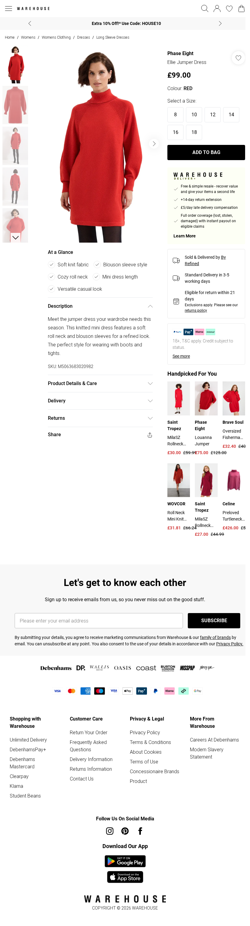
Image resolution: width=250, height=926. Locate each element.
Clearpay (19, 776)
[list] (96, 144)
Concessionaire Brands (154, 771)
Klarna (16, 786)
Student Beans (25, 796)
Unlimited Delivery (28, 740)
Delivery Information (91, 759)
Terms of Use (144, 762)
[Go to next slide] (154, 144)
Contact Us (82, 779)
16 (175, 132)
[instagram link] (109, 831)
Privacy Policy (145, 732)
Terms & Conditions (150, 742)
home (10, 37)
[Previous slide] (30, 23)
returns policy (196, 310)
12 (213, 115)
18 (194, 132)
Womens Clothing (56, 37)
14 (231, 115)
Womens (28, 37)
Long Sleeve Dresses (112, 37)
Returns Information (91, 769)
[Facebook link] (140, 831)
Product (138, 781)
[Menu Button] (8, 8)
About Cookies (146, 752)
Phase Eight (180, 53)
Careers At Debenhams (214, 740)
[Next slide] (220, 23)
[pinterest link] (125, 831)
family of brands (215, 637)
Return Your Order (88, 732)
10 (194, 115)
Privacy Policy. (229, 643)
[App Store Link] (125, 869)
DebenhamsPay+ (28, 749)
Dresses (83, 37)
